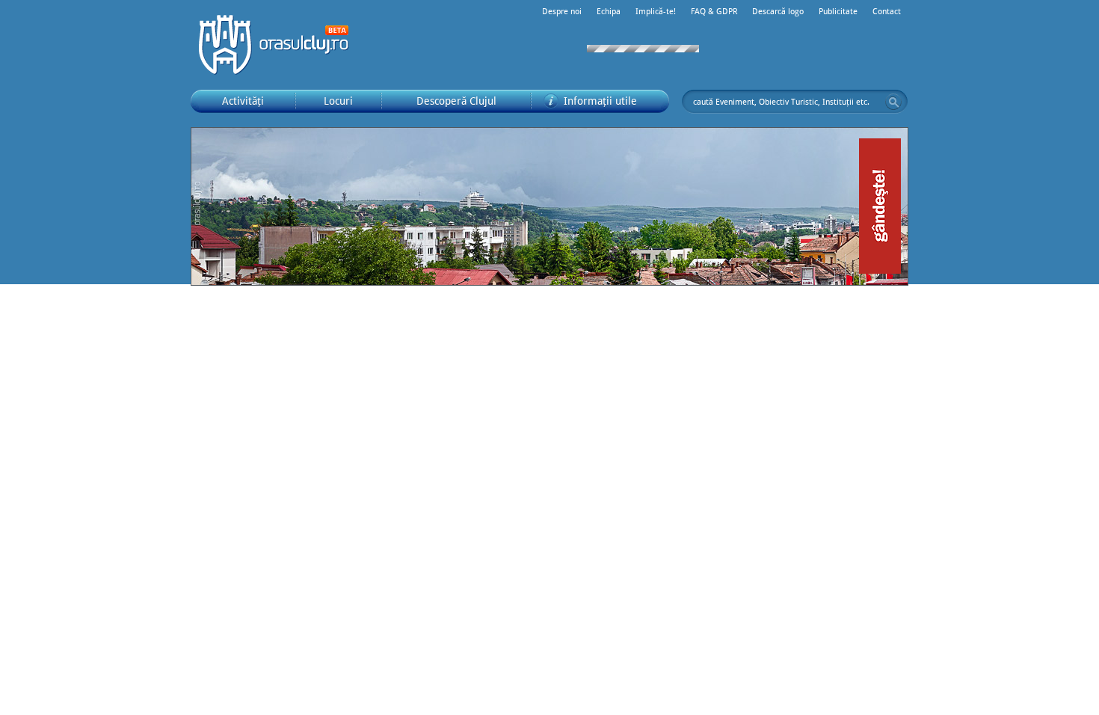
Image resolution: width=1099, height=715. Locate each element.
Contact (886, 11)
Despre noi (562, 11)
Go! (893, 101)
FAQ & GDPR (714, 11)
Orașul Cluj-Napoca (280, 45)
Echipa (609, 11)
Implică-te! (655, 11)
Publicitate (838, 11)
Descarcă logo (778, 11)
